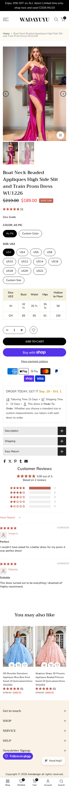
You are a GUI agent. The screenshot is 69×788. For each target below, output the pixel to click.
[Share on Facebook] (4, 461)
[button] (11, 209)
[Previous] (6, 94)
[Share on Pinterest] (15, 461)
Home (6, 33)
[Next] (63, 94)
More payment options (34, 361)
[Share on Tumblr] (20, 461)
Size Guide (9, 217)
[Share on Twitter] (10, 461)
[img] (8, 528)
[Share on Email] (26, 461)
